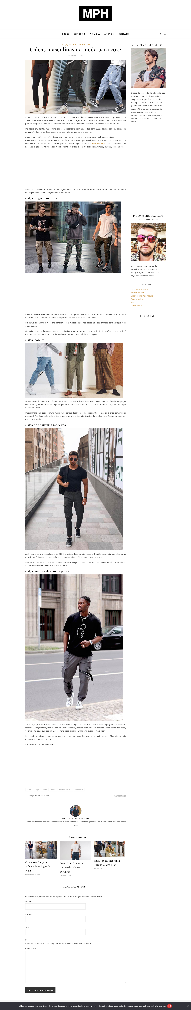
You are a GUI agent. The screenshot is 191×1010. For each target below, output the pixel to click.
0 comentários (120, 795)
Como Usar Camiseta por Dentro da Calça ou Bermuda (73, 867)
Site (27, 927)
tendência (79, 790)
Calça (64, 45)
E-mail (28, 914)
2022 (29, 790)
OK (169, 1006)
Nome (28, 901)
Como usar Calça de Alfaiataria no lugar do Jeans (38, 866)
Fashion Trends (137, 292)
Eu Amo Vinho (137, 299)
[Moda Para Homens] (95, 13)
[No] (187, 1006)
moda (53, 790)
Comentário (30, 948)
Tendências (84, 45)
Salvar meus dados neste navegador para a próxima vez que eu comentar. (58, 943)
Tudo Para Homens (139, 289)
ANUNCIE (109, 34)
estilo (72, 45)
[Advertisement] (75, 168)
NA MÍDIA (95, 34)
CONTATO (123, 34)
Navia (133, 302)
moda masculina (65, 790)
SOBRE (65, 34)
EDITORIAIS (79, 34)
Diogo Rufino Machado (39, 795)
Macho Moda (136, 305)
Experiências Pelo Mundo (142, 295)
